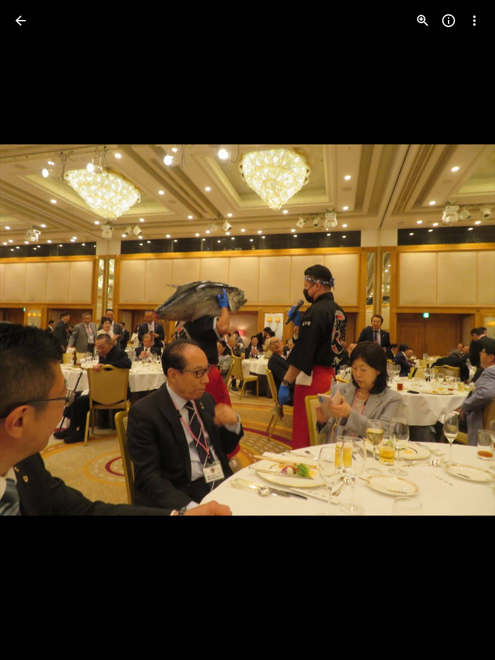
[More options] (474, 21)
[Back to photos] (20, 20)
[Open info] (448, 21)
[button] (36, 330)
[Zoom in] (423, 21)
